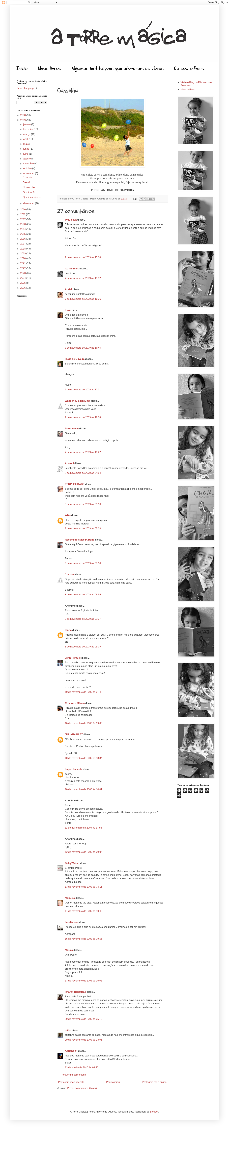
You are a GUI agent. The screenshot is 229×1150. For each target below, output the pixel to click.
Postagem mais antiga (154, 1082)
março (27, 134)
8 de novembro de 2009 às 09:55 (83, 594)
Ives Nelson (71, 922)
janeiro (27, 124)
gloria (68, 630)
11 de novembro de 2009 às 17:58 (83, 827)
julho (26, 153)
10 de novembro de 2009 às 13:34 (83, 758)
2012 (23, 219)
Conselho (28, 177)
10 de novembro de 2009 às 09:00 (83, 723)
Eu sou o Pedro (189, 68)
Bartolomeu (72, 428)
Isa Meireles (72, 268)
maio (26, 143)
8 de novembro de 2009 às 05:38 (83, 528)
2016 (23, 238)
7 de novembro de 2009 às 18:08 (83, 417)
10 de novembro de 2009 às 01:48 (83, 691)
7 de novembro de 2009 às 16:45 (83, 347)
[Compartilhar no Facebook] (150, 199)
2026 (23, 287)
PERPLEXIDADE (74, 484)
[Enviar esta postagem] (134, 198)
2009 (23, 120)
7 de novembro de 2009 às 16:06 (83, 298)
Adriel (68, 289)
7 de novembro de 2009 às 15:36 (83, 257)
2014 (23, 229)
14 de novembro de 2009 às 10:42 (83, 911)
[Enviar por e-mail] (140, 199)
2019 (23, 253)
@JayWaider (72, 863)
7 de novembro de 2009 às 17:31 (83, 389)
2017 (23, 243)
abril (25, 139)
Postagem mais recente (71, 1082)
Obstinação (29, 192)
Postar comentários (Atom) (82, 1088)
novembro (29, 173)
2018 (23, 248)
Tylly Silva (71, 219)
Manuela (70, 897)
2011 (23, 214)
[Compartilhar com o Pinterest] (153, 199)
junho (26, 148)
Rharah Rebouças (75, 991)
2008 (23, 115)
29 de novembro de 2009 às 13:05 (83, 1039)
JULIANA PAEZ (74, 734)
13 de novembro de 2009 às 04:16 (83, 886)
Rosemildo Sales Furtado (79, 539)
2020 (23, 258)
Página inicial (113, 1082)
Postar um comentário (74, 1074)
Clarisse (69, 574)
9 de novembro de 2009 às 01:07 (83, 618)
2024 (23, 277)
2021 (23, 263)
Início (21, 68)
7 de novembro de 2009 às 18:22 (83, 452)
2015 (23, 233)
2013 (23, 224)
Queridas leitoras (32, 197)
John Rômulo (73, 657)
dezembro (29, 203)
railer (68, 1030)
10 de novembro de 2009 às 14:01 (83, 789)
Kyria (68, 310)
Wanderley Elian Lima (77, 400)
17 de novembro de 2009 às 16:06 (83, 980)
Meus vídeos (188, 89)
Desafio (27, 182)
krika (68, 515)
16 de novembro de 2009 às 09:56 (83, 938)
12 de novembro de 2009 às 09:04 (83, 851)
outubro (27, 168)
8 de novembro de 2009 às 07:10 (83, 563)
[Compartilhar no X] (147, 199)
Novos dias (29, 187)
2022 (23, 268)
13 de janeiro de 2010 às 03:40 (81, 1067)
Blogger (154, 1111)
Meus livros (49, 68)
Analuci (69, 463)
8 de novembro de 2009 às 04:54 (83, 472)
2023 (23, 273)
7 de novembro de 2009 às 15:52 (83, 278)
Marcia (69, 950)
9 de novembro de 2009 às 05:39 (83, 646)
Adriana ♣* (71, 1050)
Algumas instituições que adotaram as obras (117, 68)
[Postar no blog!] (144, 199)
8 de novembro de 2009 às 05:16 (83, 504)
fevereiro (28, 129)
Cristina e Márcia (75, 703)
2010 (23, 209)
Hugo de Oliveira (74, 358)
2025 (23, 282)
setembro (28, 163)
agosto (27, 158)
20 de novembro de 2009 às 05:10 (83, 1018)
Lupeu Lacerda (73, 769)
